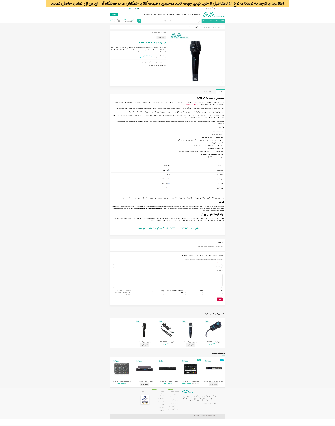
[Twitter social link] (156, 65)
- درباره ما (162, 405)
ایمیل (201, 290)
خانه (223, 27)
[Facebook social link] (158, 65)
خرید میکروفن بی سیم (173, 409)
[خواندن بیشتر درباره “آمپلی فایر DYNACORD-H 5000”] (135, 364)
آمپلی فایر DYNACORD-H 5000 (145, 381)
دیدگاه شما (219, 270)
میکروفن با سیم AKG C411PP (167, 342)
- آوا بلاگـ (162, 411)
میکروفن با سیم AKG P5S (144, 342)
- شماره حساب (161, 402)
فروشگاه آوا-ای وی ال (200, 198)
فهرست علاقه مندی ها (147, 56)
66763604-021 (182, 228)
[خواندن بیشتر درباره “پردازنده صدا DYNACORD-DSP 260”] (204, 364)
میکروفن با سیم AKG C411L (214, 342)
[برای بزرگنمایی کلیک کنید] (220, 82)
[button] (204, 325)
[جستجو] (139, 21)
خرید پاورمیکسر (175, 394)
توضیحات (220, 91)
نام (221, 290)
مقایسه (160, 56)
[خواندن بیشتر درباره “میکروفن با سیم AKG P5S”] (135, 325)
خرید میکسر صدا (174, 397)
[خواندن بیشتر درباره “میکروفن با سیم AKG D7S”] (181, 325)
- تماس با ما (162, 408)
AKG (201, 27)
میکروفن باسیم (207, 27)
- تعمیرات (162, 396)
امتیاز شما (220, 263)
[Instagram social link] (154, 65)
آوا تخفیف (114, 14)
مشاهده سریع (204, 329)
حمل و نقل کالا (207, 91)
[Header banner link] (167, 3)
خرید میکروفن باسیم (191, 104)
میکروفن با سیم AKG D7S (190, 342)
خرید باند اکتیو (175, 400)
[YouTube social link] (152, 65)
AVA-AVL (202, 415)
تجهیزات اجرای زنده (216, 27)
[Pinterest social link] (150, 65)
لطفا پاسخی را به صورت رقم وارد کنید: (175, 291)
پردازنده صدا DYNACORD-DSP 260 (213, 381)
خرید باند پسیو (175, 403)
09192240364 (170, 228)
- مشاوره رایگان (161, 399)
